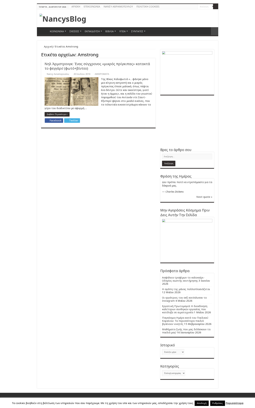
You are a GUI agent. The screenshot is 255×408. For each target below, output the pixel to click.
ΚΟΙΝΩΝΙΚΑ (57, 31)
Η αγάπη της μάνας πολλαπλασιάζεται (186, 289)
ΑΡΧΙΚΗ (75, 6)
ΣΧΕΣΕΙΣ (74, 31)
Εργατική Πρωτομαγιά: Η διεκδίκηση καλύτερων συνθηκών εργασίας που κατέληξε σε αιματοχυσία (184, 309)
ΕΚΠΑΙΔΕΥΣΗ (92, 31)
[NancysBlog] (63, 18)
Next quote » (204, 196)
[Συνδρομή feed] (155, 54)
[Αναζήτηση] (215, 6)
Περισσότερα (234, 403)
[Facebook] (191, 7)
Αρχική (48, 46)
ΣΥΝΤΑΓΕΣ (137, 31)
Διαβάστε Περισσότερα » (57, 114)
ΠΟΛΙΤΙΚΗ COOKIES (147, 6)
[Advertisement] (187, 121)
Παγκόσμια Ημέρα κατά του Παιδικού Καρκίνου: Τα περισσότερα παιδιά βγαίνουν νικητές (185, 321)
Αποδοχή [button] (202, 403)
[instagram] (195, 7)
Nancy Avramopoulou (58, 74)
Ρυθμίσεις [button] (217, 403)
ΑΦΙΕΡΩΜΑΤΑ (102, 74)
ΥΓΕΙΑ (122, 31)
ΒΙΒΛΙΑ (109, 31)
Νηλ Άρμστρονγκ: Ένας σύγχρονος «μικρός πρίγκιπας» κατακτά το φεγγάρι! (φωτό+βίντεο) (97, 66)
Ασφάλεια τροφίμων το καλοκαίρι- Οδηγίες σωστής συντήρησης (183, 279)
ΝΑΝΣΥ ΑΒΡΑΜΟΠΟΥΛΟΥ (118, 6)
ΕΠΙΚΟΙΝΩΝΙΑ (92, 6)
